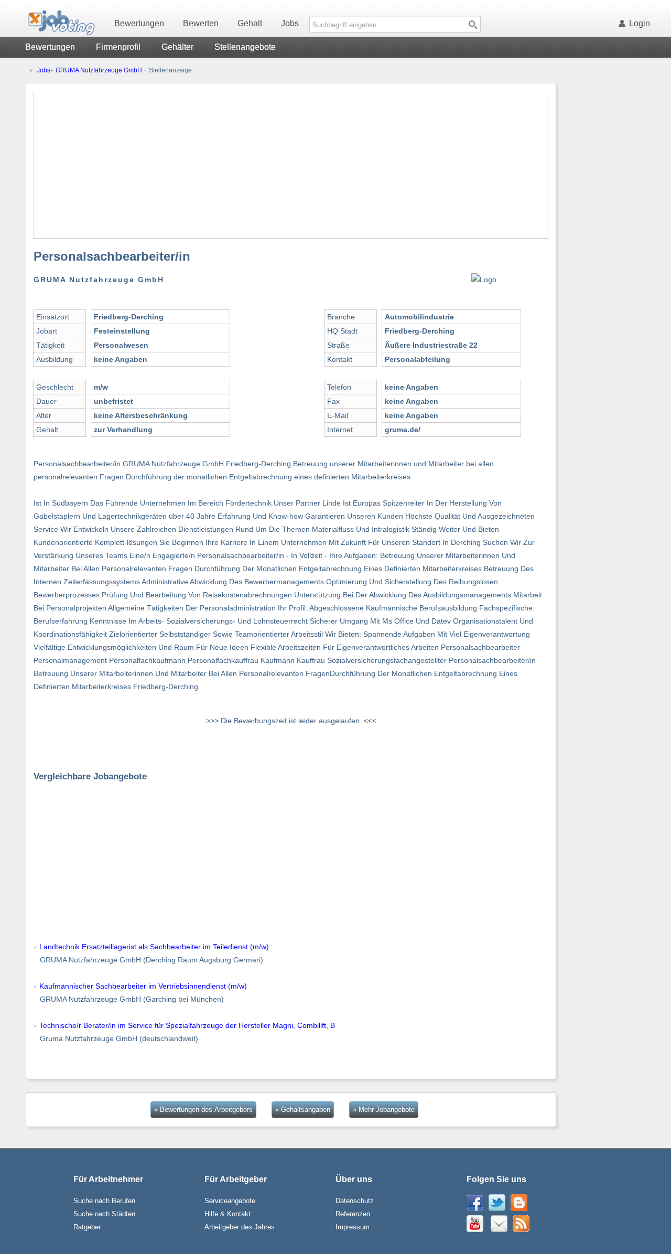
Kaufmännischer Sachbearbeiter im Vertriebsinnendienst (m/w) (143, 986)
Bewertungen (139, 23)
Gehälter (177, 46)
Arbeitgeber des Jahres (239, 1227)
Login (639, 23)
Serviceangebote (229, 1201)
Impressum (353, 1227)
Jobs (290, 23)
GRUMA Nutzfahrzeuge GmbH (99, 70)
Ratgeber (87, 1227)
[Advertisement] (291, 164)
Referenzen (353, 1214)
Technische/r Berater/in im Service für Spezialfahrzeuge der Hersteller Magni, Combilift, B (187, 1025)
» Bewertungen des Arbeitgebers (203, 1109)
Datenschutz (355, 1201)
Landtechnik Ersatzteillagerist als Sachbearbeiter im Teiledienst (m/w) (154, 946)
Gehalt (249, 23)
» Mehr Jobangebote (384, 1109)
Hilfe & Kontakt (227, 1214)
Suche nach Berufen (104, 1201)
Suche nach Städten (104, 1214)
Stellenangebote (245, 46)
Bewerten (201, 23)
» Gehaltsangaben (302, 1109)
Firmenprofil (118, 46)
